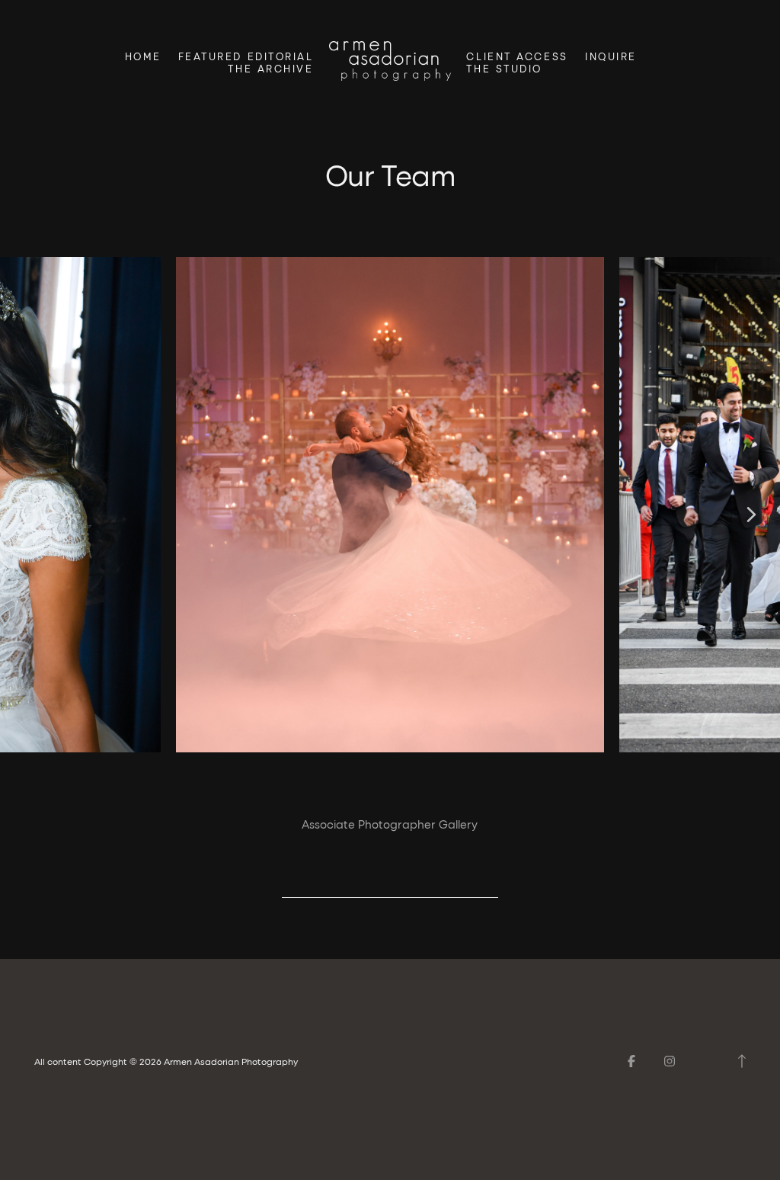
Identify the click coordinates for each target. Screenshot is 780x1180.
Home (143, 56)
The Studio (504, 69)
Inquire (611, 56)
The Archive (270, 69)
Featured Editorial (246, 56)
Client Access (516, 56)
